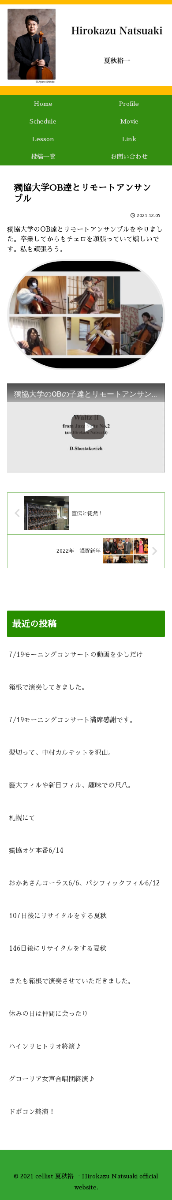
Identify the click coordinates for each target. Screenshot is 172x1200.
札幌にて (22, 817)
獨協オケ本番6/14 (36, 850)
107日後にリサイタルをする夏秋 (58, 915)
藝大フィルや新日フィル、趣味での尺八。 (72, 785)
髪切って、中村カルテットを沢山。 (62, 752)
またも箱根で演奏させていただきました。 (72, 981)
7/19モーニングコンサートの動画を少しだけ (76, 654)
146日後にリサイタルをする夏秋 (57, 948)
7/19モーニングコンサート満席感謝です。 (72, 719)
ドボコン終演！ (32, 1111)
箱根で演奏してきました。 (48, 687)
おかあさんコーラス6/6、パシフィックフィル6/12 (84, 883)
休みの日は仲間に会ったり (48, 1013)
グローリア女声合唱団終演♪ (52, 1079)
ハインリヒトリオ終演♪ (45, 1046)
